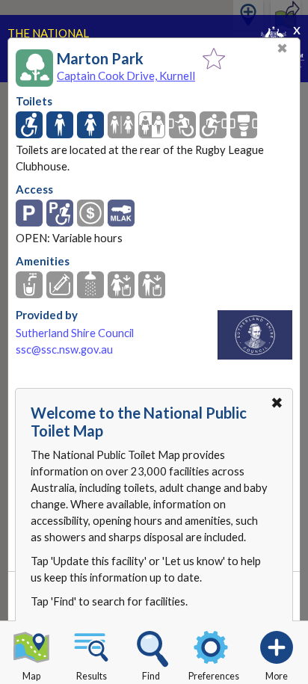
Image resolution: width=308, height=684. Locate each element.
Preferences (213, 676)
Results (91, 676)
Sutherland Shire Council (75, 333)
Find (151, 676)
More (276, 676)
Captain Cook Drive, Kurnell (126, 75)
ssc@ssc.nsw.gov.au (64, 349)
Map (31, 676)
